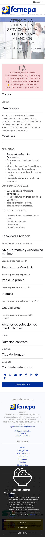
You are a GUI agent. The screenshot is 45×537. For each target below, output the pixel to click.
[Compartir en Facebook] (26, 374)
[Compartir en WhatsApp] (10, 374)
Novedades (22, 465)
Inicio (22, 447)
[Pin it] (36, 374)
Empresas (22, 459)
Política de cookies (22, 436)
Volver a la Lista (22, 384)
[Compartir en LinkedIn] (31, 374)
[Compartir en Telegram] (5, 374)
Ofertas (22, 462)
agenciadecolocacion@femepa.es (22, 427)
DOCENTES (22, 456)
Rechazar (22, 528)
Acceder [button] (38, 2)
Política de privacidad (22, 431)
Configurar (22, 533)
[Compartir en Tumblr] (5, 378)
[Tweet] (20, 374)
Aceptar (22, 523)
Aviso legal (22, 433)
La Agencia (22, 450)
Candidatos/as (23, 453)
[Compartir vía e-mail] (15, 374)
